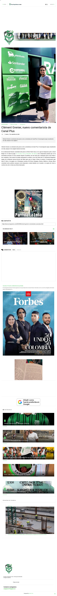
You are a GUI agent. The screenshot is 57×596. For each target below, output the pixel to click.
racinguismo (22, 124)
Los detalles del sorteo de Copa (39, 241)
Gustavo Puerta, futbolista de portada (13, 285)
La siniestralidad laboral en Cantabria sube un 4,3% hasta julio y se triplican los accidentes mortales (27, 534)
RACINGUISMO (4, 124)
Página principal (16, 582)
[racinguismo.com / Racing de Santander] (15, 5)
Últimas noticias (13, 124)
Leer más (5, 426)
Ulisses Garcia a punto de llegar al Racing (16, 423)
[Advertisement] (27, 18)
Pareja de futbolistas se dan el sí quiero (16, 440)
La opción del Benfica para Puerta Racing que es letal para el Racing (25, 457)
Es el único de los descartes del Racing (26, 153)
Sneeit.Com (31, 593)
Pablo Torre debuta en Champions (13, 241)
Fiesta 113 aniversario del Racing (14, 491)
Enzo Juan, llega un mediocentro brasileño (17, 474)
